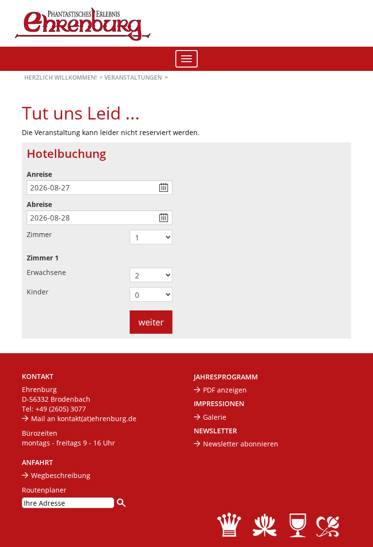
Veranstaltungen (133, 77)
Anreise (39, 174)
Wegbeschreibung (60, 475)
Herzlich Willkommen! (60, 77)
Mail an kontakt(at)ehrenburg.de (83, 418)
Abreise (39, 204)
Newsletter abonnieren (240, 443)
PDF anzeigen (225, 389)
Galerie (214, 417)
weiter (151, 322)
